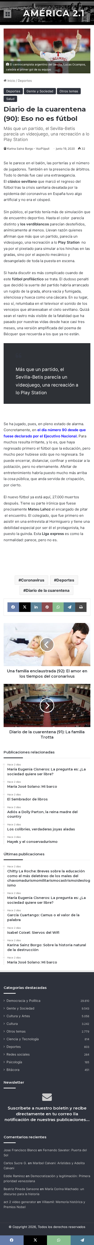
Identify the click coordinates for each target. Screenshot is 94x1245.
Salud (10, 99)
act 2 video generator (20, 1202)
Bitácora (13, 1070)
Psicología (14, 1062)
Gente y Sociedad (40, 91)
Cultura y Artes (18, 1016)
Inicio (11, 80)
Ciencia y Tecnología (23, 1039)
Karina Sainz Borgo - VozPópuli (28, 148)
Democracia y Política (23, 1001)
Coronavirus (32, 580)
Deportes (25, 80)
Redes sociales (18, 1054)
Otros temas (69, 91)
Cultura (12, 1024)
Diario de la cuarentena (47, 590)
